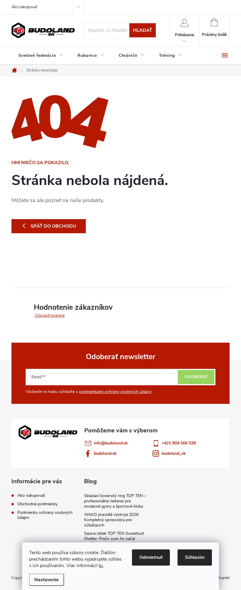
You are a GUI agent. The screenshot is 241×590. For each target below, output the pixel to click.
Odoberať (196, 377)
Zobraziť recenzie (50, 315)
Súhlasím (195, 557)
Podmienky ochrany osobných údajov (45, 515)
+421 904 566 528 (179, 443)
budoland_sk (174, 453)
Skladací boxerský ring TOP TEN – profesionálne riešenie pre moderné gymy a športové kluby (115, 501)
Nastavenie (46, 579)
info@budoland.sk (111, 443)
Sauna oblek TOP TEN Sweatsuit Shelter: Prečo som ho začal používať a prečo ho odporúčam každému (114, 541)
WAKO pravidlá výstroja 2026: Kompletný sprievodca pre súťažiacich (111, 520)
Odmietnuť (151, 557)
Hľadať (142, 30)
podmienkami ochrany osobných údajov (115, 391)
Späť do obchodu (53, 226)
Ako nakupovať (24, 7)
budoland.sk (105, 453)
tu (101, 565)
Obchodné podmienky (37, 504)
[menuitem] (41, 55)
